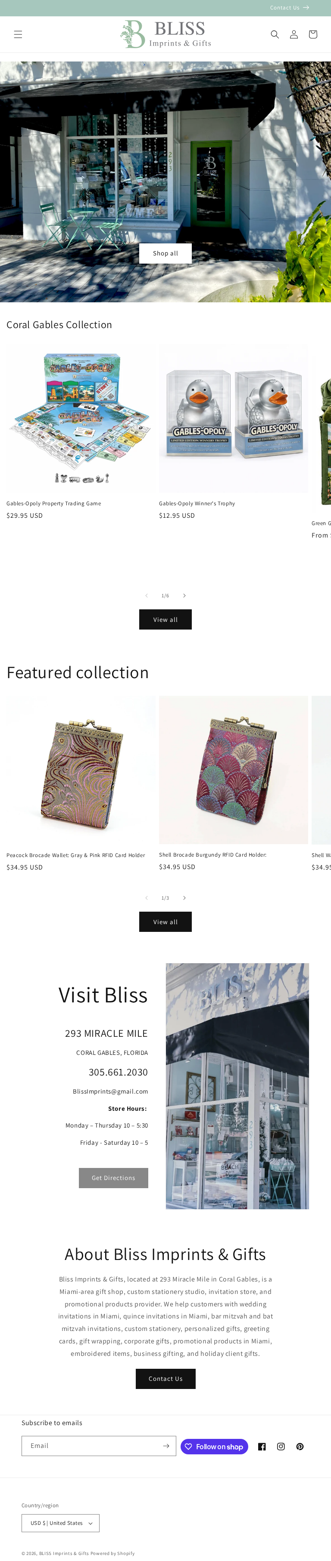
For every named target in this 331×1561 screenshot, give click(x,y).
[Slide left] (146, 595)
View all (165, 619)
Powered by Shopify (113, 1553)
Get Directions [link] (113, 1178)
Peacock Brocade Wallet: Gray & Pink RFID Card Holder (75, 855)
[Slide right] (184, 595)
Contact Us (166, 1378)
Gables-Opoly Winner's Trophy (197, 503)
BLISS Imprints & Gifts (64, 1553)
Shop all (165, 253)
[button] (18, 34)
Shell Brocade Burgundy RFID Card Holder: (213, 854)
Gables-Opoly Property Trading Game (53, 503)
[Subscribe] (166, 1446)
